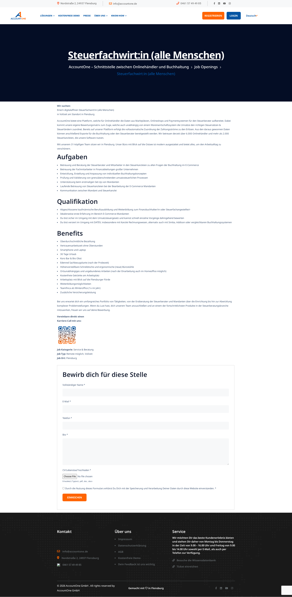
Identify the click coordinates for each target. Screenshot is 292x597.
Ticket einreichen (187, 566)
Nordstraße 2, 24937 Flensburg (79, 3)
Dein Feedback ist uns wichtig (136, 564)
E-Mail (67, 401)
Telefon (67, 418)
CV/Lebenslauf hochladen (77, 470)
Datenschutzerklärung (132, 545)
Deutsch (251, 15)
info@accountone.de (125, 3)
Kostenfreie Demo (129, 558)
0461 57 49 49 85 (191, 3)
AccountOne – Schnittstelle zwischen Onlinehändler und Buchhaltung (129, 66)
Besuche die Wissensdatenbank (196, 560)
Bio (65, 434)
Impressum (125, 539)
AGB (120, 551)
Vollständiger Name (74, 384)
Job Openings (206, 66)
